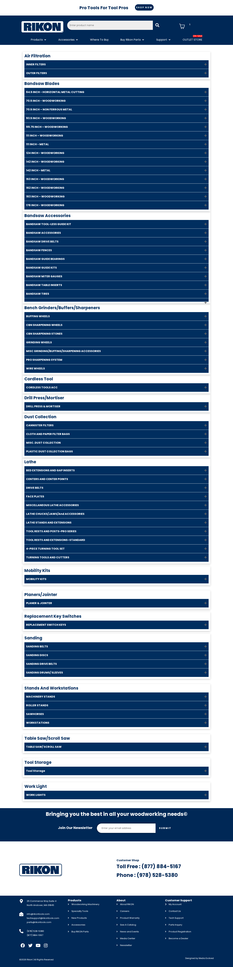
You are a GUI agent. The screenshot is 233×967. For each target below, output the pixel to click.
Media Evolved (206, 958)
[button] (39, 39)
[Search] (157, 25)
